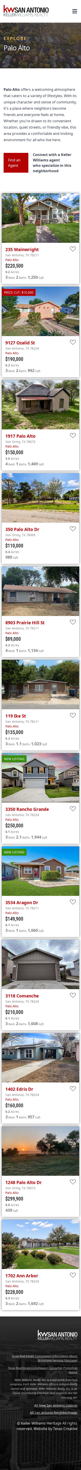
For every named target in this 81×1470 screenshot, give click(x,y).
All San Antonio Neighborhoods (53, 1412)
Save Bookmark (73, 249)
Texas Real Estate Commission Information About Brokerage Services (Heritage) (44, 1358)
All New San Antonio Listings (55, 1405)
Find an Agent (14, 163)
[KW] (57, 1349)
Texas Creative (65, 1428)
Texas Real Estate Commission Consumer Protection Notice (42, 1370)
